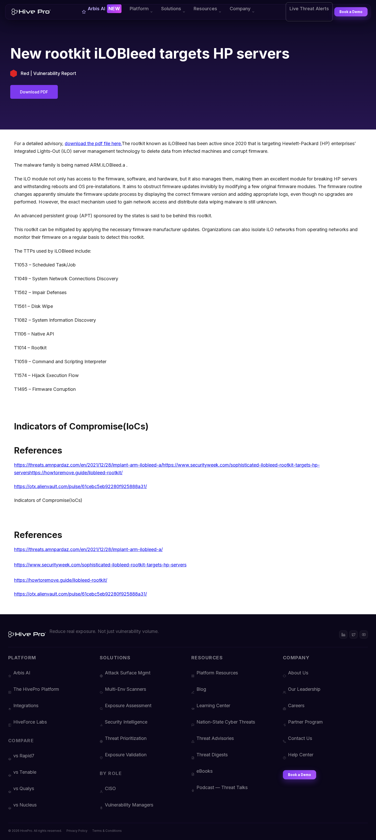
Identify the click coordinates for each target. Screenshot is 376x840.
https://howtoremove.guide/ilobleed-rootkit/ (76, 472)
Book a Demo (350, 12)
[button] (141, 11)
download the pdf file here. (93, 143)
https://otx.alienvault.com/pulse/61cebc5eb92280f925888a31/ (80, 486)
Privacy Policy (77, 831)
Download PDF (34, 91)
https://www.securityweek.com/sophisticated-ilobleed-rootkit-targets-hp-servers (100, 564)
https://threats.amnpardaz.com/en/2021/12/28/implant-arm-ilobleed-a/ (88, 465)
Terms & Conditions (107, 831)
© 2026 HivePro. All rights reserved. (35, 831)
